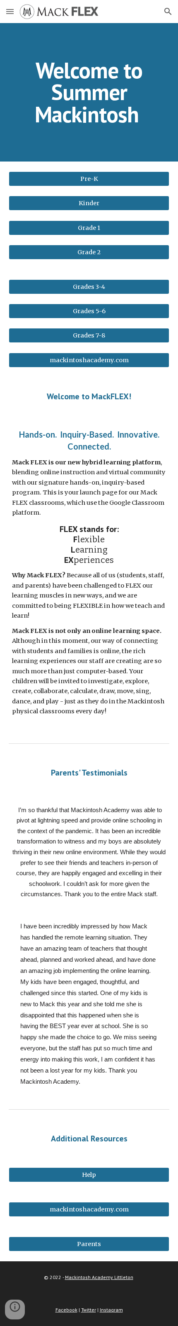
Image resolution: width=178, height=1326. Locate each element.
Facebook (66, 1310)
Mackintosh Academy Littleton (99, 1277)
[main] (89, 92)
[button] (10, 11)
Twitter (88, 1310)
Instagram (111, 1310)
